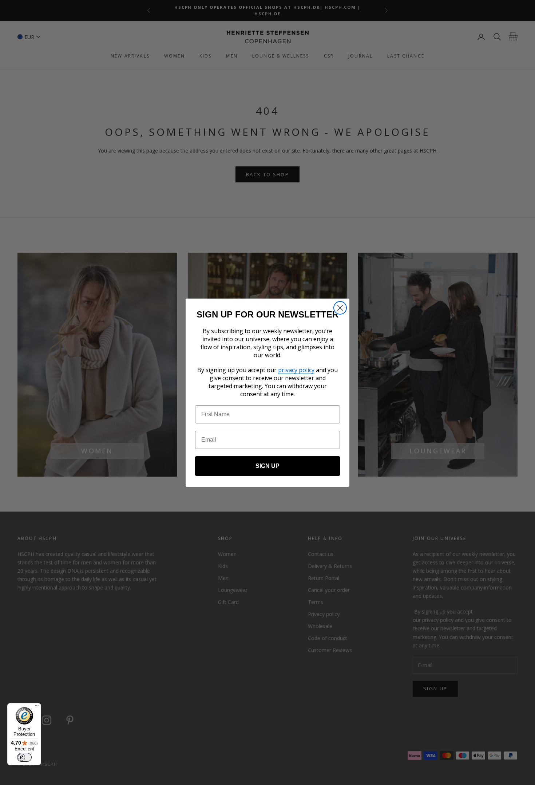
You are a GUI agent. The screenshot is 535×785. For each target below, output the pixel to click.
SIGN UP (267, 466)
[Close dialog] (340, 307)
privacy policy (296, 370)
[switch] (24, 757)
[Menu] (36, 707)
